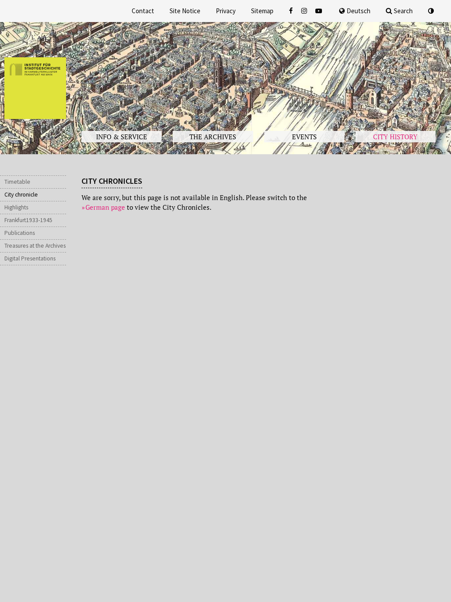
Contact (143, 11)
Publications (19, 233)
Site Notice (185, 11)
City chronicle (21, 194)
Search (403, 11)
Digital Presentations (29, 258)
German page (105, 207)
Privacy (226, 11)
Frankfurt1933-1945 (28, 220)
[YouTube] (319, 11)
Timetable (17, 182)
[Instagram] (305, 11)
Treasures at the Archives (35, 245)
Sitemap (262, 11)
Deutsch (358, 11)
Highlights (16, 207)
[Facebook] (292, 11)
